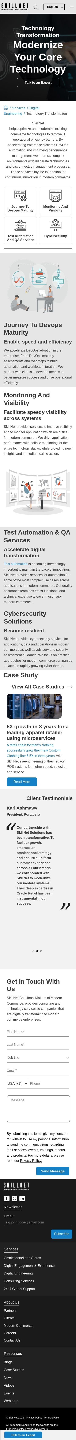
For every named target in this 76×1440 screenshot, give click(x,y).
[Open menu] (72, 6)
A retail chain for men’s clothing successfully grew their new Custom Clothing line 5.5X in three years (33, 750)
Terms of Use (51, 1417)
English (52, 6)
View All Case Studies (38, 687)
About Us (11, 1302)
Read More (22, 782)
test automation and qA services (20, 238)
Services (18, 108)
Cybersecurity (55, 236)
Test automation (15, 564)
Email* (9, 1216)
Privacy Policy (34, 1417)
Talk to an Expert (23, 1435)
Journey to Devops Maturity (20, 208)
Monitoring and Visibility (55, 208)
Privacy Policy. (31, 1161)
